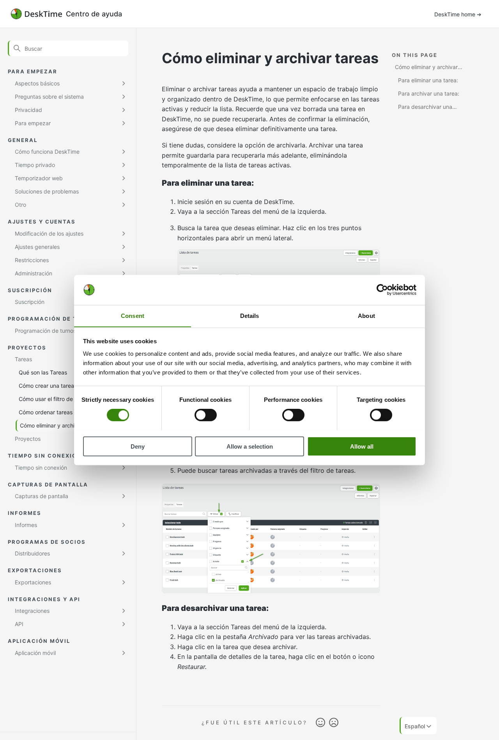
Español (415, 726)
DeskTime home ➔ (457, 14)
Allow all (361, 446)
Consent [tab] (132, 315)
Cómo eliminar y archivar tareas (60, 425)
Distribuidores (32, 553)
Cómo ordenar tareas (46, 412)
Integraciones (32, 610)
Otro (20, 204)
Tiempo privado (35, 164)
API (19, 624)
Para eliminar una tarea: (428, 80)
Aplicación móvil (35, 652)
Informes (26, 525)
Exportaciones (33, 582)
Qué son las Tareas (43, 372)
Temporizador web (39, 178)
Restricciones (32, 260)
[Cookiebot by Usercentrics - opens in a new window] (382, 290)
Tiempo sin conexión (41, 467)
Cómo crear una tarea (46, 385)
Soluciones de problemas (47, 191)
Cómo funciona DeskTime (47, 151)
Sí (320, 722)
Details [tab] (249, 315)
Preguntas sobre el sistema (49, 96)
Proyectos (28, 438)
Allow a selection (249, 446)
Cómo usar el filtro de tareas (54, 399)
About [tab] (366, 315)
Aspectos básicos (37, 83)
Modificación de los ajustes (49, 233)
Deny (138, 446)
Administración (33, 273)
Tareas (23, 359)
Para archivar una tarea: (428, 93)
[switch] (206, 414)
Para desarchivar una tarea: (423, 108)
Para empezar (33, 123)
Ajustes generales (37, 246)
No (333, 722)
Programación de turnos (45, 330)
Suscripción (29, 301)
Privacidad (28, 109)
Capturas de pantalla (41, 496)
